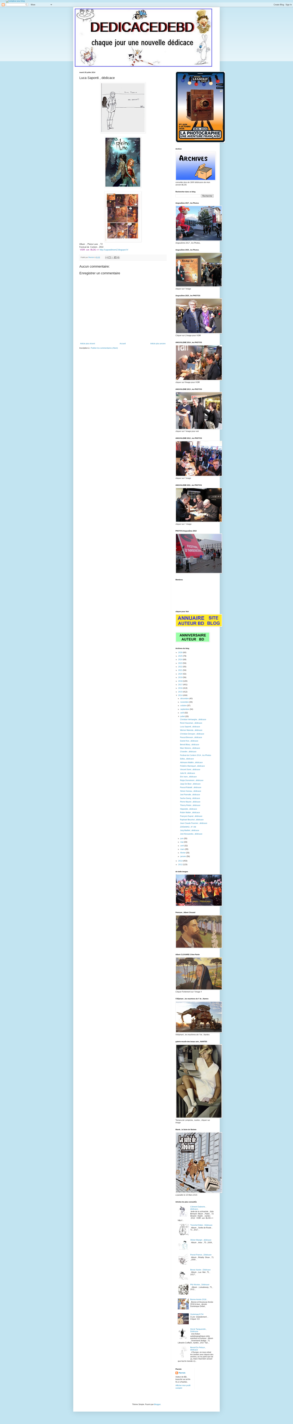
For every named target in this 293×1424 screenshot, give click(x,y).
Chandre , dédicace (188, 752)
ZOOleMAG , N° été (188, 827)
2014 (180, 695)
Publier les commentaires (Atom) (104, 348)
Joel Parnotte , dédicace (190, 795)
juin (182, 838)
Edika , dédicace (187, 759)
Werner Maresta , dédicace (191, 730)
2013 (180, 861)
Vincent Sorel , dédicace (190, 769)
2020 (180, 674)
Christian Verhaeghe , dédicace (193, 719)
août (182, 713)
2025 (180, 656)
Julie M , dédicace (187, 773)
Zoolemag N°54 (196, 1314)
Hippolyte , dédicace (188, 809)
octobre (183, 706)
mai (182, 842)
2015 (180, 692)
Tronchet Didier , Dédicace (201, 1225)
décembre (184, 698)
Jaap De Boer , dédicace (190, 784)
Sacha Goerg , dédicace (190, 798)
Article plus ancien (158, 344)
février (183, 853)
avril (182, 846)
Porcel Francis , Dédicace (201, 1255)
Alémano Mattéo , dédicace (191, 762)
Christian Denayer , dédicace (192, 734)
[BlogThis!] (109, 257)
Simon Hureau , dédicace (190, 791)
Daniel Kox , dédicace (189, 741)
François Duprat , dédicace (191, 816)
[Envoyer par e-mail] (106, 257)
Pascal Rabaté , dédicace (190, 787)
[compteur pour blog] (15, 1)
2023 (180, 663)
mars (182, 849)
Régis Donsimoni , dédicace (191, 780)
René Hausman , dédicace (191, 723)
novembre (184, 702)
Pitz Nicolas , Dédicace (199, 1285)
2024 (180, 659)
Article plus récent (87, 344)
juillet (182, 716)
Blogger (157, 1404)
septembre (185, 709)
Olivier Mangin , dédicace (200, 1240)
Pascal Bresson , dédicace (191, 737)
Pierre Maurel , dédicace (190, 802)
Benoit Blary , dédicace (189, 745)
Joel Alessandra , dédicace (191, 834)
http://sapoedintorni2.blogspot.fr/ (114, 250)
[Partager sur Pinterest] (118, 257)
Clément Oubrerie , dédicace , (198, 1208)
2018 (180, 681)
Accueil (123, 344)
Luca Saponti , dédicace (190, 727)
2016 (180, 688)
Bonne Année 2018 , (198, 1299)
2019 (180, 677)
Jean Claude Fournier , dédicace (193, 823)
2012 (180, 864)
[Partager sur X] (112, 257)
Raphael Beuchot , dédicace (192, 820)
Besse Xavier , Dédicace (200, 1270)
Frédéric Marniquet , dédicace (192, 766)
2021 (180, 670)
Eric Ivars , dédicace (188, 777)
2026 (180, 652)
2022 (180, 667)
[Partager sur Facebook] (115, 257)
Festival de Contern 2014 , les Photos (195, 755)
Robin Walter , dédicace (190, 812)
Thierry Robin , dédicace (190, 805)
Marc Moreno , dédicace (190, 748)
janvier (183, 856)
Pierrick (182, 1373)
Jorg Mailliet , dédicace (189, 830)
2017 (180, 685)
